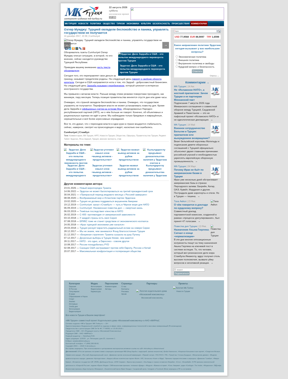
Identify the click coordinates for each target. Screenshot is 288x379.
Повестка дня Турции (186, 226)
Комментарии (199, 23)
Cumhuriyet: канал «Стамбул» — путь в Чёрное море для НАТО (114, 204)
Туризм (120, 23)
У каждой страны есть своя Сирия (98, 218)
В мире (72, 294)
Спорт (71, 299)
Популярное (74, 291)
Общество (109, 23)
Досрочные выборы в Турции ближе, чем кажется (107, 238)
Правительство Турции (147, 135)
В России (73, 289)
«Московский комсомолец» (130, 320)
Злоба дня (73, 306)
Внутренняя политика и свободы (196, 63)
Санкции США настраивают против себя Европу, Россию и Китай (115, 248)
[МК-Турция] (85, 13)
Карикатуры (96, 291)
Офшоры (130, 135)
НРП (96, 135)
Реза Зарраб (85, 139)
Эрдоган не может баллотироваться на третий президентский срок (116, 191)
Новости (83, 23)
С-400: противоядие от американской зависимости (107, 214)
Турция (95, 139)
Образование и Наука (78, 296)
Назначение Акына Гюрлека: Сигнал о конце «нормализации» (191, 233)
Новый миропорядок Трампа (95, 188)
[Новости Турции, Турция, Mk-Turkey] (183, 288)
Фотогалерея (74, 309)
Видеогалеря (96, 289)
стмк (119, 139)
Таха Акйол (180, 201)
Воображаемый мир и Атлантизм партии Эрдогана (107, 198)
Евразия (72, 286)
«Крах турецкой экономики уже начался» (102, 224)
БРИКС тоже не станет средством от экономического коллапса (114, 221)
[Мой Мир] (77, 48)
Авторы (108, 289)
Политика (95, 23)
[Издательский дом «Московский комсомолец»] (152, 291)
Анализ (72, 301)
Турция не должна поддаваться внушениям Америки (109, 201)
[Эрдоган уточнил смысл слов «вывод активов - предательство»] (103, 149)
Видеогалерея (75, 311)
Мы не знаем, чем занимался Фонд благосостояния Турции (112, 231)
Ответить (197, 71)
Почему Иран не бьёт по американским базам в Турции (189, 173)
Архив (123, 294)
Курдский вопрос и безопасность (196, 67)
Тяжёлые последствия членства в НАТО (101, 211)
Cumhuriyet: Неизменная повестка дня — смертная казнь (111, 208)
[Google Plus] (84, 48)
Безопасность (161, 23)
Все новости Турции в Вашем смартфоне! (85, 315)
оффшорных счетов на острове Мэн (102, 109)
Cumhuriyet (71, 132)
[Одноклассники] (73, 48)
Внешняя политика (188, 60)
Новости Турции (107, 135)
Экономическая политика (192, 57)
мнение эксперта (108, 139)
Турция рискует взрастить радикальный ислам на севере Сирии (115, 228)
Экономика (132, 23)
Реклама (125, 291)
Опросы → (214, 76)
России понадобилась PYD (94, 244)
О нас (123, 286)
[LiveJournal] (80, 48)
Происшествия (181, 23)
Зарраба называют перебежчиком (105, 85)
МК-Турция (70, 23)
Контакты (125, 289)
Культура (146, 23)
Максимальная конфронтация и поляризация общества (110, 251)
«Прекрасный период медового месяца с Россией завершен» (113, 194)
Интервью (73, 304)
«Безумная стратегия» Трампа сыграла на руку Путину (110, 234)
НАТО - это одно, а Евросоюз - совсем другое (104, 241)
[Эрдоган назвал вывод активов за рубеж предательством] (130, 149)
